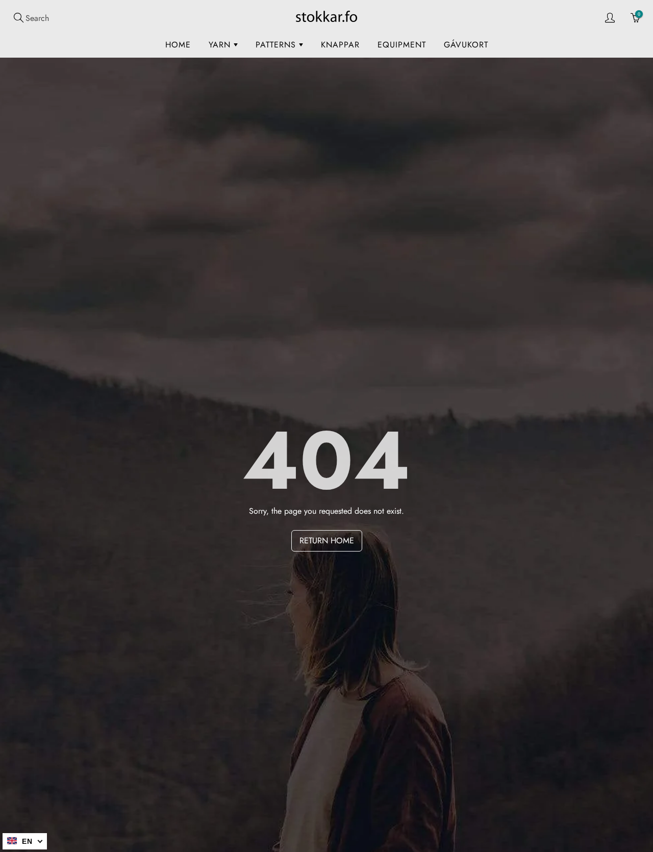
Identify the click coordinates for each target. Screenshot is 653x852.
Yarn (221, 45)
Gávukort (466, 45)
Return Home (326, 540)
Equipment (402, 45)
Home (178, 45)
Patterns (277, 45)
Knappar (340, 45)
